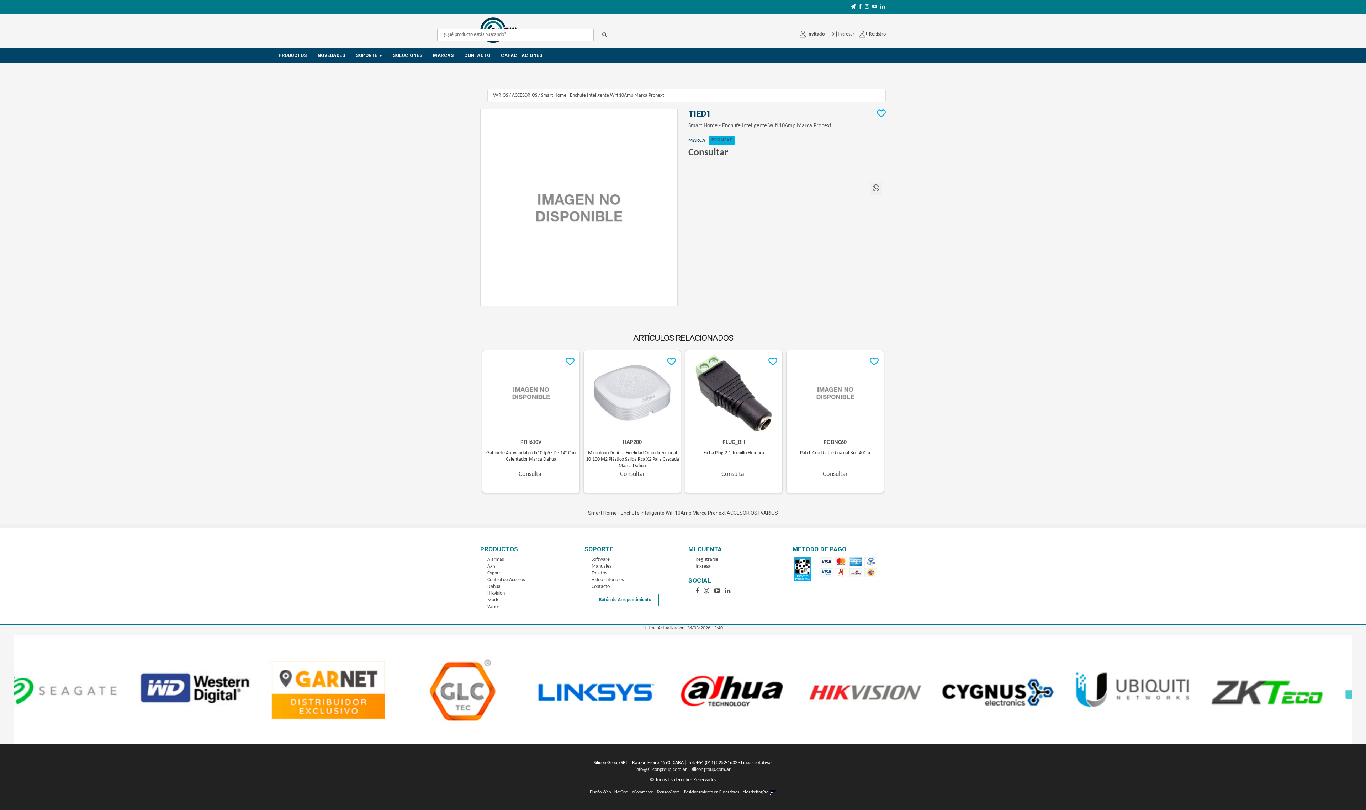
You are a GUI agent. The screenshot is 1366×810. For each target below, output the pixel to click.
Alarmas (495, 559)
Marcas (443, 55)
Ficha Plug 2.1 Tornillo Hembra (734, 453)
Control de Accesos (506, 580)
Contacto (477, 55)
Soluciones (407, 55)
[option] (81, 689)
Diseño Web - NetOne (609, 792)
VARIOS (500, 95)
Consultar (708, 153)
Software (601, 559)
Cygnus (494, 573)
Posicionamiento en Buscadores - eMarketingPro (726, 792)
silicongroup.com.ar (711, 769)
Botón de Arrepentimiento (625, 599)
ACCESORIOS (524, 95)
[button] (853, 7)
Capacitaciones (521, 55)
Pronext (721, 140)
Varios (493, 607)
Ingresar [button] (846, 34)
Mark (492, 600)
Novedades (331, 55)
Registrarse (706, 559)
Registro (877, 34)
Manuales (601, 566)
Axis (491, 566)
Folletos (599, 573)
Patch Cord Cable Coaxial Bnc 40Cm (835, 453)
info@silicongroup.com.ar (661, 769)
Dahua (494, 586)
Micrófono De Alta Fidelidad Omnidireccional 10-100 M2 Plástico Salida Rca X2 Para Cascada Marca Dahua (632, 459)
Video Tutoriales (608, 580)
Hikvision (496, 593)
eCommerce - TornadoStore (656, 792)
